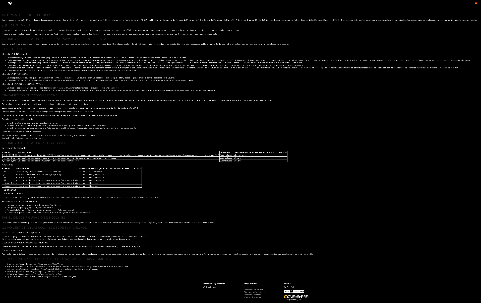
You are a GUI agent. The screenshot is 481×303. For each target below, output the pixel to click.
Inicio (246, 287)
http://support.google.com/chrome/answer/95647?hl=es (39, 264)
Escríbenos (211, 287)
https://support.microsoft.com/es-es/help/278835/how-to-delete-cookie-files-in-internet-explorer (57, 269)
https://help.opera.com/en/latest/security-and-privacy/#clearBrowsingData (45, 276)
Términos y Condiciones (254, 292)
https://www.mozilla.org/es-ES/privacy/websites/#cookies (38, 271)
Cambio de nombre (252, 297)
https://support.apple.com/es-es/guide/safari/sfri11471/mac (37, 274)
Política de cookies (252, 295)
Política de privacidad (253, 290)
